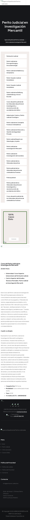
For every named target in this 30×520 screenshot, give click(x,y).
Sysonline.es (20, 516)
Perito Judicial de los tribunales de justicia (13, 162)
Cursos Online (6, 452)
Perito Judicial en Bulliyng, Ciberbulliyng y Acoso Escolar (15, 94)
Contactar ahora (22, 412)
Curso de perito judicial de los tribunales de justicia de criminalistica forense (15, 198)
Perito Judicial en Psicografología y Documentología (12, 63)
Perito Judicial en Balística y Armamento (15, 72)
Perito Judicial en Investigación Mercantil (14, 147)
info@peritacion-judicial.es (10, 483)
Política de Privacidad (8, 469)
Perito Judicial (6, 447)
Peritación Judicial (12, 56)
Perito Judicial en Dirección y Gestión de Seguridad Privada (16, 132)
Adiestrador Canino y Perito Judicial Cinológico (15, 116)
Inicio (3, 444)
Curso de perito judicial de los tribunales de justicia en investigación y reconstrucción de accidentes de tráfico (15, 106)
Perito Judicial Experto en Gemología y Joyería (15, 140)
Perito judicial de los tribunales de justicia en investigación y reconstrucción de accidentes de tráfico (14, 187)
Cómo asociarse (6, 449)
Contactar (13, 239)
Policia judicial (11, 177)
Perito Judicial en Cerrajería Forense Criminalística (15, 123)
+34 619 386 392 (17, 416)
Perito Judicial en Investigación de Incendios (15, 155)
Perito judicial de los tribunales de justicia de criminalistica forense (14, 170)
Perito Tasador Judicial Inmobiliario (14, 79)
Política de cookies (7, 467)
